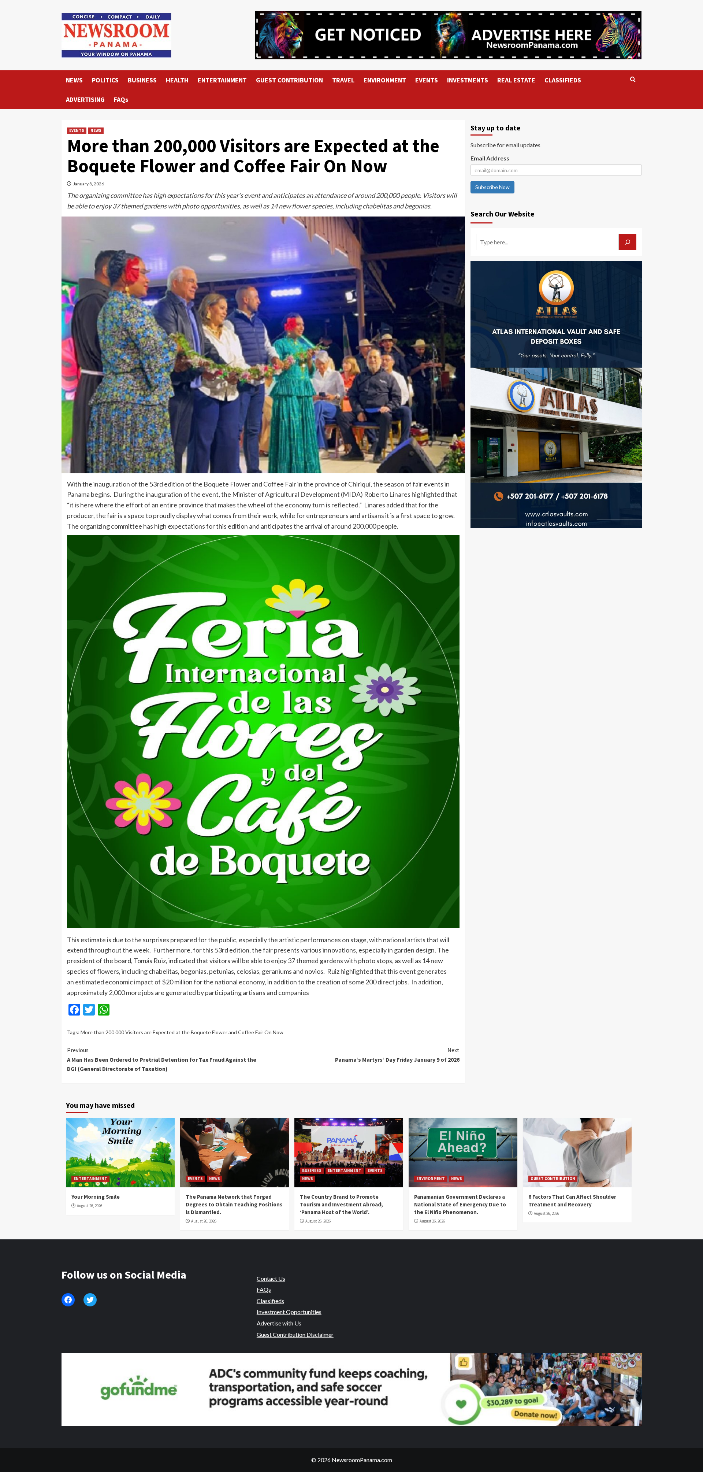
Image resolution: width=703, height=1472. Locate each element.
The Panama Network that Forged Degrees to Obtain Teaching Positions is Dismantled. (234, 1204)
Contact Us (271, 1278)
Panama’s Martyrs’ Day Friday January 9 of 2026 (397, 1054)
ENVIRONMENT (385, 80)
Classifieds (270, 1300)
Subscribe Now (492, 187)
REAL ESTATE (516, 80)
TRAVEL (343, 80)
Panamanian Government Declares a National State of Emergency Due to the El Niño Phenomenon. (460, 1204)
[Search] (632, 79)
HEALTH (177, 80)
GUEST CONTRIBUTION (289, 80)
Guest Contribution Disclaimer (295, 1334)
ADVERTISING (85, 99)
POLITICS (105, 80)
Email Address (489, 158)
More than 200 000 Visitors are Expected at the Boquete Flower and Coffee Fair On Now (182, 1032)
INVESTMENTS (467, 80)
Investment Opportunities (289, 1311)
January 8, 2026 (88, 183)
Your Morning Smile (95, 1196)
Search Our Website (502, 213)
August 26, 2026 (89, 1205)
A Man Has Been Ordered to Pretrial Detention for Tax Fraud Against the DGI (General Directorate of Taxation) (161, 1059)
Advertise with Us (279, 1323)
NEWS (74, 80)
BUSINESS (142, 80)
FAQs (121, 99)
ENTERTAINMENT (222, 80)
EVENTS (426, 80)
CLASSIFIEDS (562, 80)
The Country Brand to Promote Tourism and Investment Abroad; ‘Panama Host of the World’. (341, 1204)
